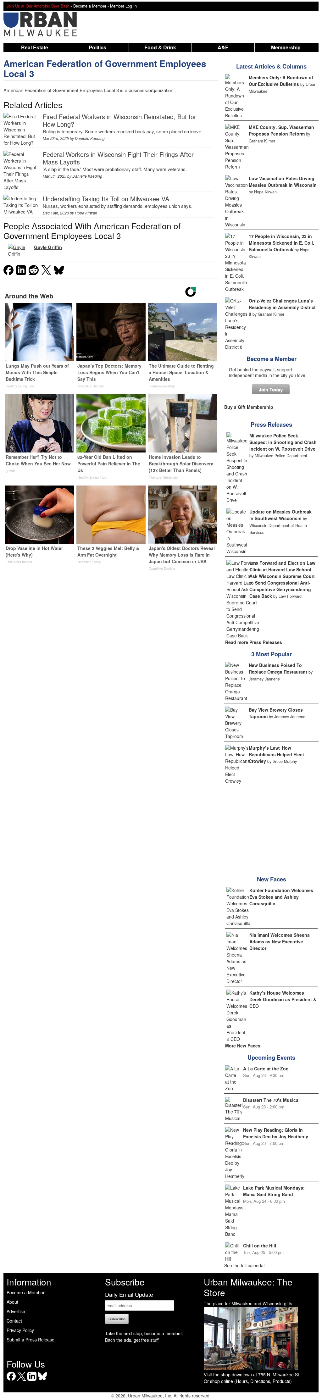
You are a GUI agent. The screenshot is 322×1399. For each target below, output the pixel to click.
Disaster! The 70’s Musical (271, 1100)
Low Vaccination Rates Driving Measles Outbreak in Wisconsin (283, 181)
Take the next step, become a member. (144, 1333)
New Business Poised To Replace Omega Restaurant (278, 668)
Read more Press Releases (253, 642)
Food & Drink (160, 47)
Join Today (271, 389)
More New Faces (242, 1045)
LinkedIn (31, 1380)
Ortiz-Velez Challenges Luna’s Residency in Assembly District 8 (282, 307)
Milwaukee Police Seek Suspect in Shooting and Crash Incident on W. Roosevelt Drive (283, 442)
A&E (223, 47)
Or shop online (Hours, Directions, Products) (248, 1381)
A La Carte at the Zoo (266, 1068)
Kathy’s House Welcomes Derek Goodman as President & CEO (282, 999)
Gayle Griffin (48, 247)
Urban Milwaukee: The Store (248, 1287)
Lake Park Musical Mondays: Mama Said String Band (274, 1191)
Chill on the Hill (259, 1245)
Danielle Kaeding (90, 138)
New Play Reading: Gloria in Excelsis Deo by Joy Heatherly (275, 1133)
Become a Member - (91, 6)
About (12, 1302)
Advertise (16, 1311)
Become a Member (272, 359)
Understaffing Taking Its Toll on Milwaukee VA (106, 198)
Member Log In (123, 6)
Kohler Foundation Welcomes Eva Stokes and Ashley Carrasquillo (281, 897)
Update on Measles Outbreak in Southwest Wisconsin (280, 514)
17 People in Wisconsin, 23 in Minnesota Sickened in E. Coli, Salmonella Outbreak (281, 243)
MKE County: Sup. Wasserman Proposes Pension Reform (281, 130)
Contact (14, 1321)
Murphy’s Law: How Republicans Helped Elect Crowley (276, 754)
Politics (97, 47)
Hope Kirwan (86, 212)
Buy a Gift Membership (248, 407)
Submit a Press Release (30, 1339)
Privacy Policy (20, 1330)
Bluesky (42, 1380)
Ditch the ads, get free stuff (131, 1340)
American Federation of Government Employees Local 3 (104, 68)
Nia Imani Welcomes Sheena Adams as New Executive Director (279, 941)
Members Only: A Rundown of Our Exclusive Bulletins (281, 80)
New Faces (271, 879)
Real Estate (34, 47)
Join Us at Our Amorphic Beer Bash (38, 6)
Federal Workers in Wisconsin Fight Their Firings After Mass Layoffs (118, 158)
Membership (286, 47)
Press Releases (271, 424)
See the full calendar (244, 1265)
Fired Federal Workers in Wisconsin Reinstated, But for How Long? (119, 120)
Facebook (11, 1380)
